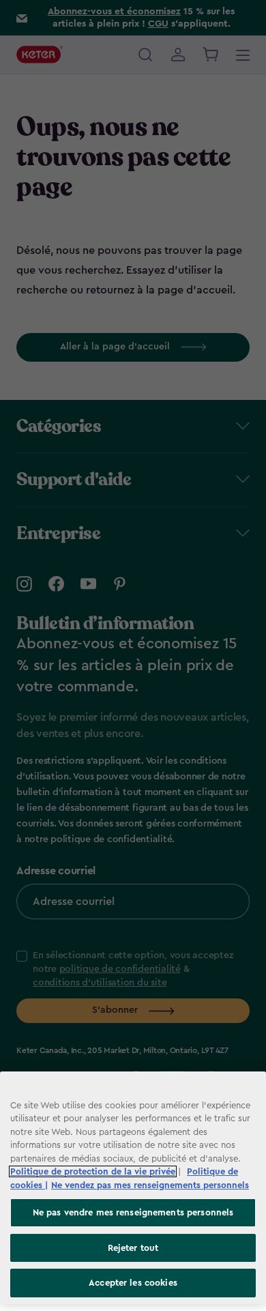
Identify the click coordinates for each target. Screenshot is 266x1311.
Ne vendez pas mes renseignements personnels (150, 1185)
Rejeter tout (133, 1247)
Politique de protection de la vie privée (92, 1171)
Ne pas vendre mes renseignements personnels (133, 1212)
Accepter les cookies (133, 1282)
